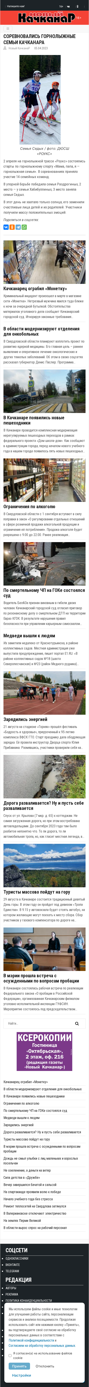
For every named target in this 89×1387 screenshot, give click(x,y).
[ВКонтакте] (6, 227)
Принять (19, 1366)
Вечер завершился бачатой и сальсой (29, 1185)
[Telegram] (18, 227)
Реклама (12, 1294)
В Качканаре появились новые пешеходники (33, 420)
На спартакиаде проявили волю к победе (32, 1192)
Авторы (11, 1288)
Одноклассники (17, 1258)
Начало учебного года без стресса (28, 1199)
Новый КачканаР (19, 48)
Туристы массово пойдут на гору (36, 892)
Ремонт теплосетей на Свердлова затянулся (34, 1206)
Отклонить (45, 1366)
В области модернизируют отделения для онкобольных (41, 331)
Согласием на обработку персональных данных (42, 1346)
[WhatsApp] (24, 227)
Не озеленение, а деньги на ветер (27, 1170)
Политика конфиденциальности (29, 1300)
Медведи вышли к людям (29, 635)
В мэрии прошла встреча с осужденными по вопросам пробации (41, 978)
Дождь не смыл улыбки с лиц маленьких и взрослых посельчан (40, 1160)
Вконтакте (13, 1265)
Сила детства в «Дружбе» (21, 1178)
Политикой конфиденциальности (31, 1340)
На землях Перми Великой (22, 1221)
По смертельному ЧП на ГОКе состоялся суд (44, 593)
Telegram (12, 1271)
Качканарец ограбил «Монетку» (35, 288)
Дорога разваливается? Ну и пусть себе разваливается (43, 806)
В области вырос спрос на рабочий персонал (35, 1228)
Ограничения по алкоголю (29, 506)
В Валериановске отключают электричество (34, 1213)
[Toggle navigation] (7, 28)
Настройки (21, 1375)
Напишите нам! (16, 6)
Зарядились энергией (25, 719)
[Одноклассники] (12, 227)
